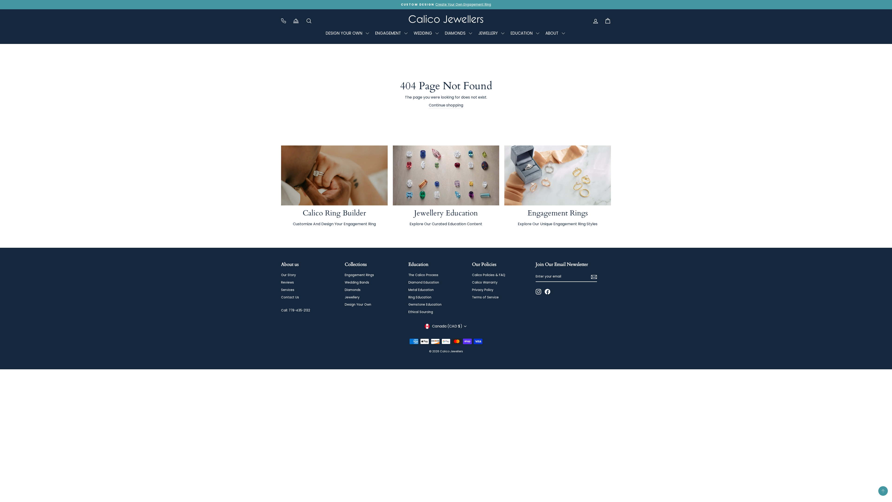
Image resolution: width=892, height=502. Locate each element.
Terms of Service (485, 297)
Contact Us (290, 297)
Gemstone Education (425, 304)
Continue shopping (446, 105)
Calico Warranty (485, 282)
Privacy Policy (482, 290)
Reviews (287, 282)
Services (287, 290)
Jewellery (352, 297)
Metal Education (421, 290)
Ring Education (419, 297)
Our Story (288, 275)
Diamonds (353, 290)
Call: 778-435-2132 (295, 310)
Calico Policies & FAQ (488, 275)
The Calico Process (423, 275)
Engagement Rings (359, 275)
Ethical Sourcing (420, 312)
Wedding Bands (357, 282)
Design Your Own (358, 304)
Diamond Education (423, 282)
